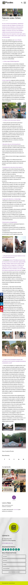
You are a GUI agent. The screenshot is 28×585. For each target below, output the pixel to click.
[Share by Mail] (23, 459)
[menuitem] (21, 2)
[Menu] (24, 2)
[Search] (21, 2)
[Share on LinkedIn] (18, 459)
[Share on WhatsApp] (14, 459)
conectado (15, 509)
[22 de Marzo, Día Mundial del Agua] (8, 475)
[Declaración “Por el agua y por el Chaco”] (8, 486)
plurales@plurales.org (7, 543)
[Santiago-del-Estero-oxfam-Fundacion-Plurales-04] (12, 12)
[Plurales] (11, 2)
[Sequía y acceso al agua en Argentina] (20, 475)
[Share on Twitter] (9, 459)
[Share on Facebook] (4, 459)
